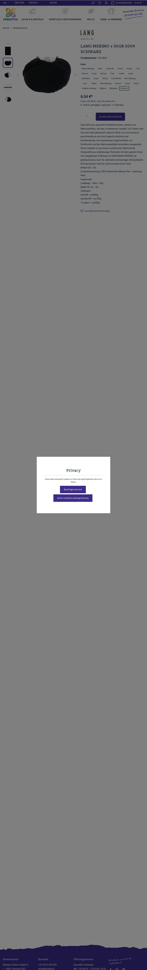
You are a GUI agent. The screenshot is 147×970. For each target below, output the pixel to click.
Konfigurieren (73, 489)
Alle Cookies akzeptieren (73, 498)
